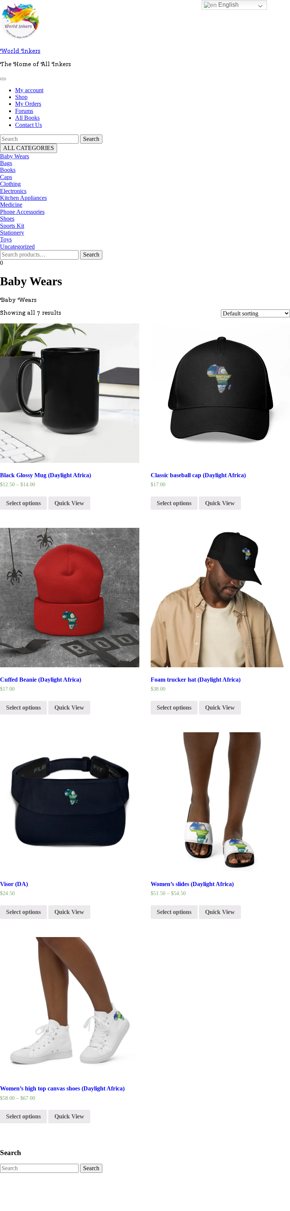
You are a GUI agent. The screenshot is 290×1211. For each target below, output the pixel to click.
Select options (23, 503)
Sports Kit (12, 226)
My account (29, 90)
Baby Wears (14, 156)
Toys (6, 239)
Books (7, 170)
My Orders (28, 104)
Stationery (12, 232)
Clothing (10, 184)
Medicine (11, 204)
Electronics (13, 191)
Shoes (7, 218)
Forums (24, 111)
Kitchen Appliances (23, 198)
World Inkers (20, 51)
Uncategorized (17, 246)
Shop (21, 97)
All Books (27, 117)
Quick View (69, 503)
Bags (6, 163)
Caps (6, 177)
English (228, 5)
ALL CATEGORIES (28, 148)
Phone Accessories (22, 212)
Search (91, 254)
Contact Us (28, 125)
